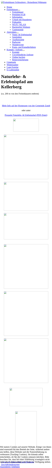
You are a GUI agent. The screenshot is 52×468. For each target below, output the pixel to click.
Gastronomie (17, 29)
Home (9, 7)
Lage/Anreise (12, 67)
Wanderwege (18, 44)
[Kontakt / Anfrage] (23, 50)
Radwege (16, 42)
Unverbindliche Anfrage (22, 54)
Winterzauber (12, 65)
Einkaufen (16, 22)
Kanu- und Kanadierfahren (24, 47)
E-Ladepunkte (13, 70)
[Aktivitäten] (17, 32)
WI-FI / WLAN (19, 24)
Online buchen (18, 57)
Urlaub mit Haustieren (22, 19)
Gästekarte (11, 62)
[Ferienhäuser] (19, 10)
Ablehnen (15, 466)
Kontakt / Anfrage (14, 49)
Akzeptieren (5, 466)
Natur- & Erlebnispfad (22, 34)
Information (17, 17)
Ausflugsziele (18, 39)
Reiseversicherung (20, 59)
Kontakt (15, 52)
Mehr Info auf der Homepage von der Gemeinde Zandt (26, 105)
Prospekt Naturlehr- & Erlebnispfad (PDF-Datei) (26, 115)
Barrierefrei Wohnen (21, 27)
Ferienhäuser (12, 9)
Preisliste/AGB (18, 14)
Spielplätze (17, 37)
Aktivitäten (11, 32)
